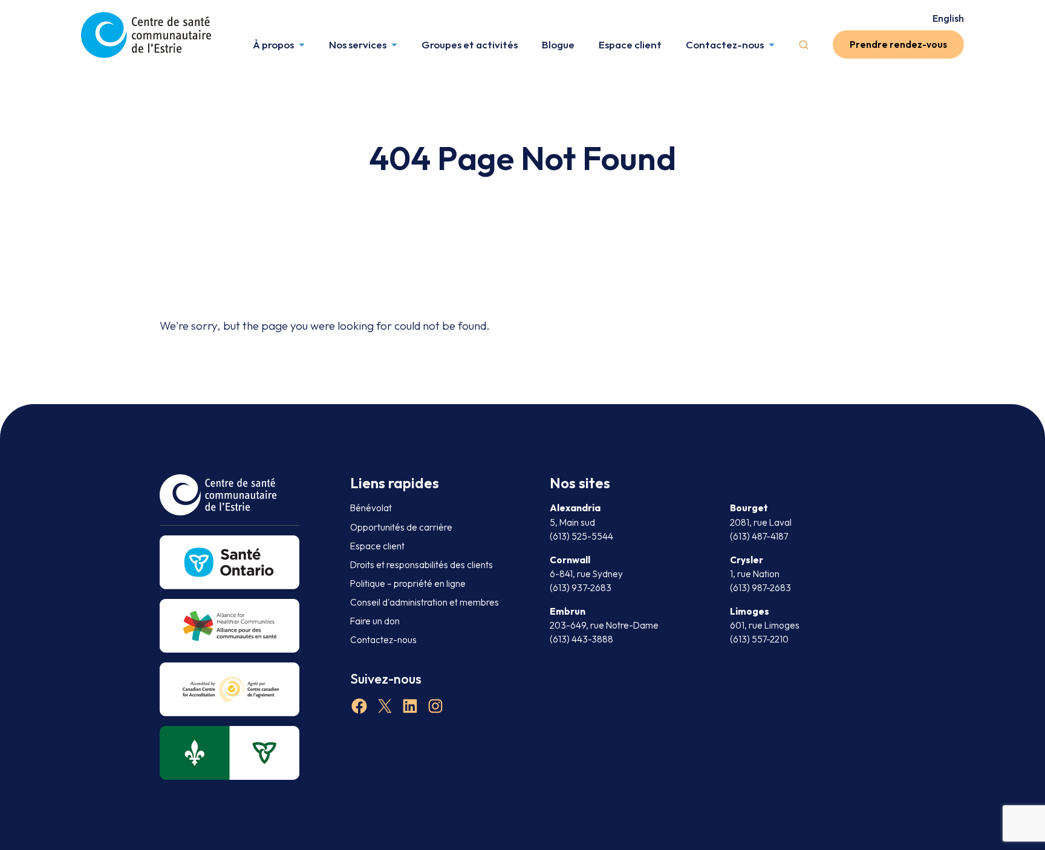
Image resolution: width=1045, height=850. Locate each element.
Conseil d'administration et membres (424, 602)
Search (804, 45)
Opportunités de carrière (401, 527)
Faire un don (375, 621)
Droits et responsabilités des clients (421, 564)
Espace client (630, 44)
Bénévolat (371, 508)
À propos (273, 44)
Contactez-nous (725, 44)
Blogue (558, 44)
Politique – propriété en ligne (408, 583)
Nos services (357, 44)
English (948, 18)
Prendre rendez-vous (898, 44)
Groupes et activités (470, 44)
